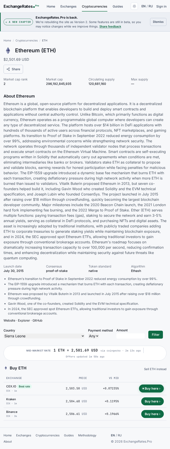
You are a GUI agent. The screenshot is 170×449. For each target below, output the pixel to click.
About (8, 441)
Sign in (161, 6)
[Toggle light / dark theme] (134, 6)
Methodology (87, 435)
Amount (122, 330)
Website (9, 320)
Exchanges (68, 6)
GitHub (37, 320)
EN (143, 6)
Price (83, 378)
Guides (118, 6)
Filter (155, 334)
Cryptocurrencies (94, 6)
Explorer (24, 320)
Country (9, 330)
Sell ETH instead (155, 369)
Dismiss (159, 21)
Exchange (14, 378)
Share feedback (110, 26)
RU (151, 6)
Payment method (100, 330)
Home (51, 6)
